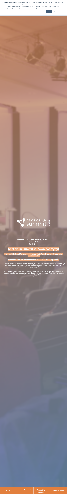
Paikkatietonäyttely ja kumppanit (42, 490)
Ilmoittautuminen (25, 490)
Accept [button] (48, 11)
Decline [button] (56, 11)
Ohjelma (8, 490)
